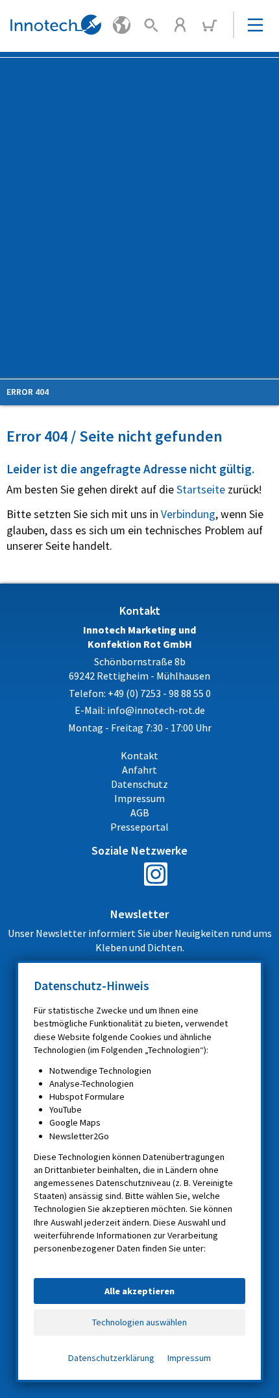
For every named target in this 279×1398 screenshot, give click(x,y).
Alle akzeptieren (139, 1291)
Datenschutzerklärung (111, 1358)
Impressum (189, 1358)
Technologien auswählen (139, 1322)
